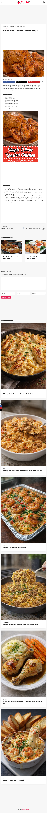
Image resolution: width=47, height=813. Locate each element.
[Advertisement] (23, 15)
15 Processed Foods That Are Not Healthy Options (36, 228)
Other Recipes (6, 622)
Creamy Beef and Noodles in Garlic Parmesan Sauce (20, 624)
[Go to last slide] (3, 251)
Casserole (5, 545)
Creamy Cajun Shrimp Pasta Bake (14, 547)
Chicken (5, 28)
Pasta (4, 468)
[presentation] (23, 356)
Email (18, 293)
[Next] (44, 251)
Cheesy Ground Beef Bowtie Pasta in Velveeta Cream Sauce (23, 471)
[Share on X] (1, 410)
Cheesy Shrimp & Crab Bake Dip (14, 780)
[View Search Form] (44, 2)
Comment (4, 278)
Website (34, 293)
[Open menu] (2, 2)
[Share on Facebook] (1, 406)
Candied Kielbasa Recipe (7, 227)
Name (3, 293)
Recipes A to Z (25, 809)
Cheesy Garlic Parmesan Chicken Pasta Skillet (18, 394)
